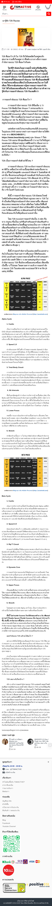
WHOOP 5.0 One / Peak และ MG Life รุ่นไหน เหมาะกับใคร (41, 742)
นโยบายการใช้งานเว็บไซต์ (25, 901)
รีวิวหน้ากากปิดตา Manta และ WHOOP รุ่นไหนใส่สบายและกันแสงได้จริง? (16, 743)
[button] (2, 744)
